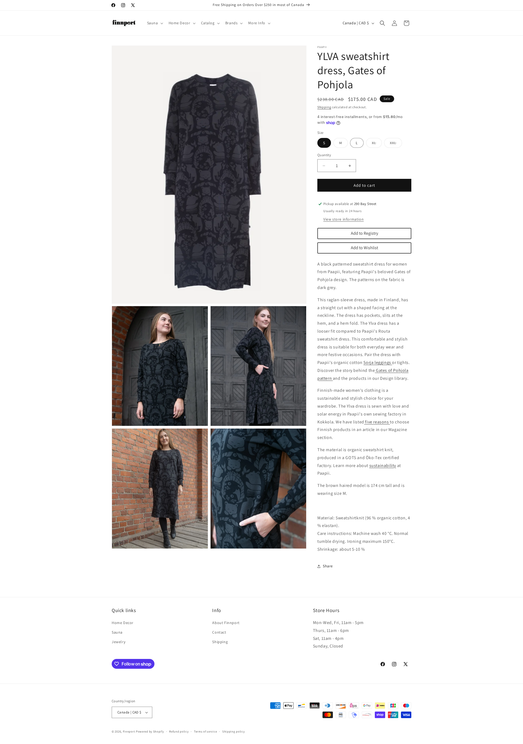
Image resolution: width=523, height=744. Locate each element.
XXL (396, 144)
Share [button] (328, 566)
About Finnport (225, 622)
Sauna (117, 632)
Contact (219, 632)
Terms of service (205, 731)
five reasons (377, 422)
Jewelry (118, 641)
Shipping (324, 107)
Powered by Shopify (150, 731)
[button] (154, 23)
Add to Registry (364, 233)
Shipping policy (233, 731)
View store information (343, 219)
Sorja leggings (377, 362)
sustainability (382, 465)
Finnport (129, 731)
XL (377, 144)
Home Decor (122, 622)
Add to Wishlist (364, 248)
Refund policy (178, 731)
